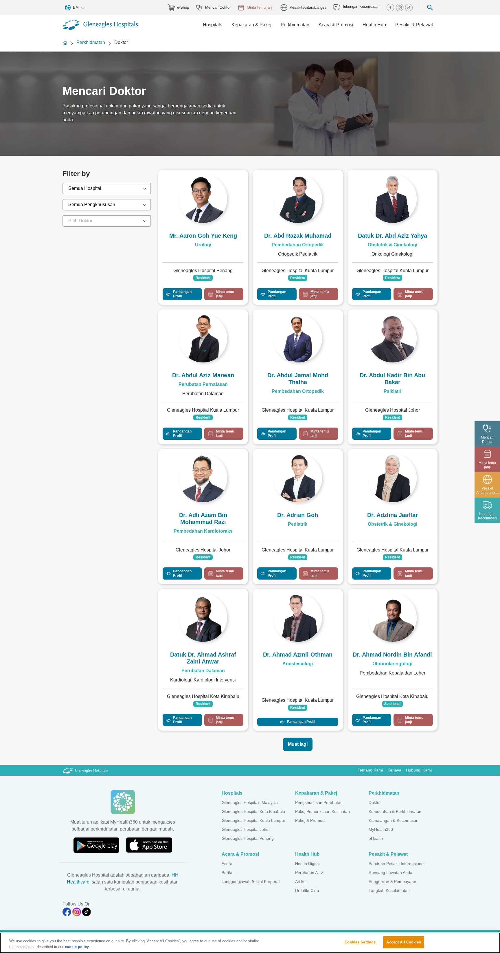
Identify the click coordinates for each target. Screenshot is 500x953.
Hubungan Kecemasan (359, 6)
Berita (227, 872)
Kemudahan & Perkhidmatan (395, 811)
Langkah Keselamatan (389, 890)
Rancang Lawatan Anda (390, 872)
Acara (227, 863)
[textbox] (101, 221)
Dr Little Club (307, 890)
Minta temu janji (260, 7)
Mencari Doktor (218, 7)
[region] (250, 942)
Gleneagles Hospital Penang (248, 838)
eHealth (376, 838)
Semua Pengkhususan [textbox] (91, 204)
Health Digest (307, 863)
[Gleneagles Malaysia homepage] (100, 24)
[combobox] (106, 188)
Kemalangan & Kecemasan (393, 820)
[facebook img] (391, 7)
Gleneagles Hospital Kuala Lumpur (253, 820)
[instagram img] (400, 7)
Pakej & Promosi (310, 820)
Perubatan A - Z (309, 872)
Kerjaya (394, 770)
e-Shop (183, 7)
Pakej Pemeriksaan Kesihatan (322, 811)
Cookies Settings (360, 942)
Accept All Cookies (403, 942)
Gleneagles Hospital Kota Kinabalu (253, 811)
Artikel (300, 881)
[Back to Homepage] (64, 43)
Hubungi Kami (419, 770)
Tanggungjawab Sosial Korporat (251, 881)
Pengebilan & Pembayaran (393, 881)
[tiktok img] (409, 7)
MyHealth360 (381, 829)
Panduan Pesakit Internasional (396, 863)
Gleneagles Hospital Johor (246, 829)
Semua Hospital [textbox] (84, 188)
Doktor (375, 802)
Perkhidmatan (90, 42)
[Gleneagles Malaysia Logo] (85, 770)
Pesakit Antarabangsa (308, 7)
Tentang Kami (370, 770)
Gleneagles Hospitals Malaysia (250, 802)
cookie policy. (77, 947)
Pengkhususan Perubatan (319, 802)
